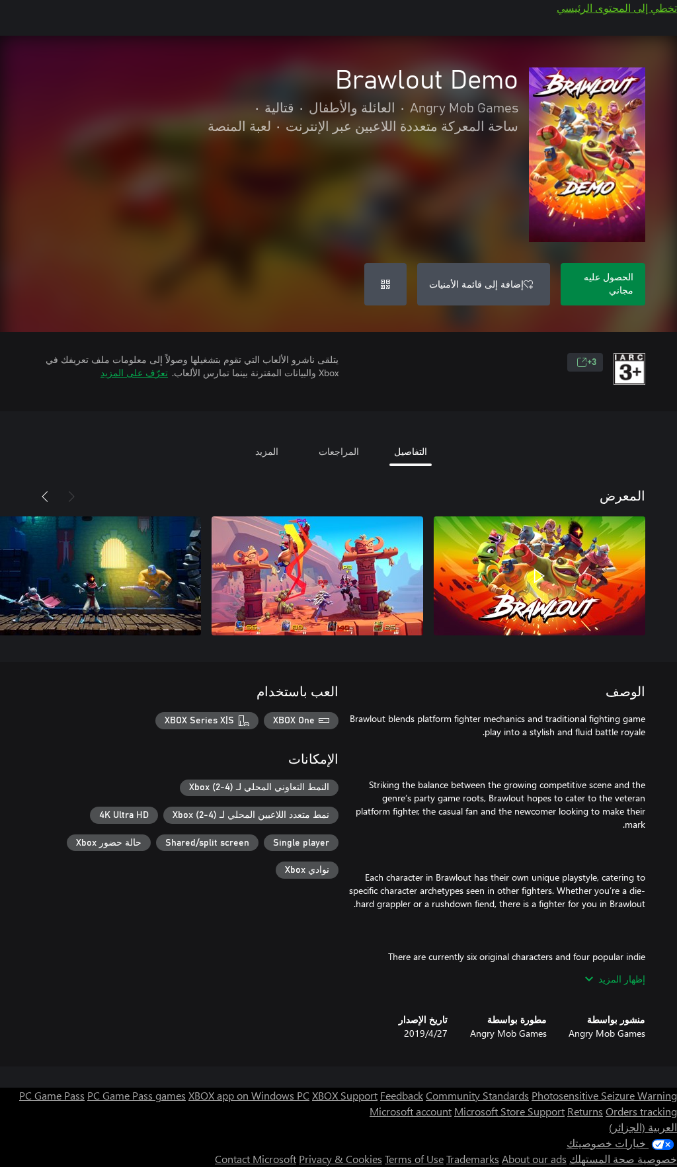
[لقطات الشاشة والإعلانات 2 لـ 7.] (317, 575)
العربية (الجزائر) (643, 1127)
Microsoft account (411, 1111)
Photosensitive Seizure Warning (604, 1095)
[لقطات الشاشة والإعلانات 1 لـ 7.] (539, 575)
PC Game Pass (52, 1095)
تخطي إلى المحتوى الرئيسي (617, 8)
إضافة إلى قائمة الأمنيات (476, 284)
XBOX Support (345, 1095)
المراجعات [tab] (339, 451)
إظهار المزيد (621, 979)
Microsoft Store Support (509, 1111)
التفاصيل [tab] (410, 451)
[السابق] (71, 496)
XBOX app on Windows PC (248, 1095)
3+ (591, 362)
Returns (585, 1111)
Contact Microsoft (255, 1159)
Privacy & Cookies (340, 1159)
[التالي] (45, 496)
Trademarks (472, 1159)
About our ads (534, 1159)
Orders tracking (641, 1111)
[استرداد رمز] (385, 284)
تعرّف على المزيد (134, 372)
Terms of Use (414, 1159)
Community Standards (477, 1095)
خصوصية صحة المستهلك (623, 1159)
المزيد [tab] (266, 451)
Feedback (401, 1095)
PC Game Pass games (136, 1095)
